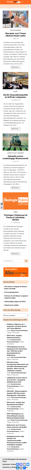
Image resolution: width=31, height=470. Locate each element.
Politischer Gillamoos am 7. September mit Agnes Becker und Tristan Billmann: (17, 326)
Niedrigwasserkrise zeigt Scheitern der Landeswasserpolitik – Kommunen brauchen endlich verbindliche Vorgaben (17, 440)
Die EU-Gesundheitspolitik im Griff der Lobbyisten (15, 96)
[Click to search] (26, 261)
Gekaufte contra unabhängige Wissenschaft (15, 157)
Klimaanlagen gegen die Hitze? (15, 301)
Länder (15, 211)
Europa (15, 91)
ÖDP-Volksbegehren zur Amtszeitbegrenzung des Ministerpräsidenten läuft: (15, 416)
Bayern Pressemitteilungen (19, 330)
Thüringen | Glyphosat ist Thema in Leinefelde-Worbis (15, 217)
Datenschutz (15, 464)
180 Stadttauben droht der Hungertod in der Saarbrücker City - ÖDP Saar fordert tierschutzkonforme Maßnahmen (17, 351)
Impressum (6, 464)
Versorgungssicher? (12, 292)
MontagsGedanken (15, 30)
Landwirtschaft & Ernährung (15, 152)
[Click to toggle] (28, 6)
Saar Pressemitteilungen (18, 357)
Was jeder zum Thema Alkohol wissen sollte (15, 34)
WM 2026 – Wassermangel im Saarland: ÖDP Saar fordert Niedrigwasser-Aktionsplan (17, 393)
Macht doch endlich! (12, 305)
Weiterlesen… (15, 67)
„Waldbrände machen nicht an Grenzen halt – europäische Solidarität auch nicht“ (17, 380)
